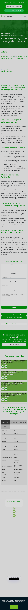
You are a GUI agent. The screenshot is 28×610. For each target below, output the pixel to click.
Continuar (14, 606)
